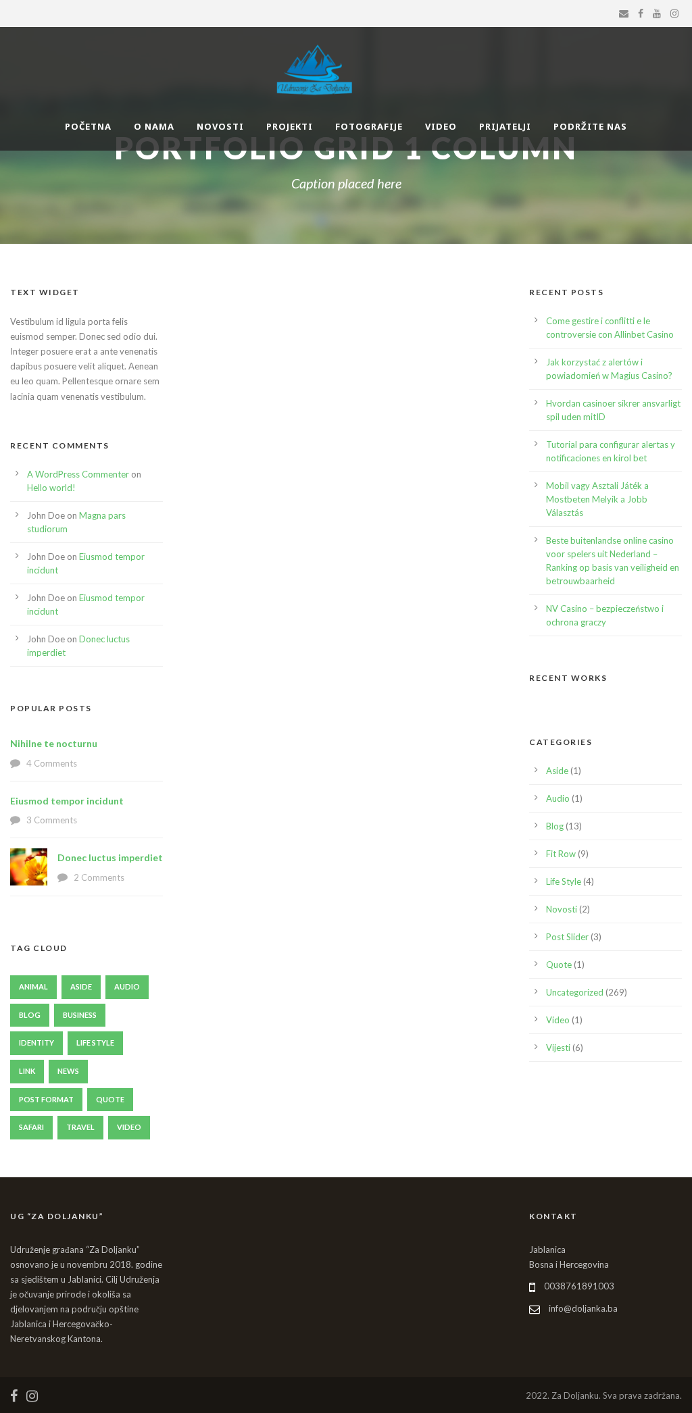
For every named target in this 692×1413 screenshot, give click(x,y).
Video (129, 1127)
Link (27, 1071)
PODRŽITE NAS (590, 126)
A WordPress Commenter (78, 474)
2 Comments (99, 877)
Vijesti (558, 1047)
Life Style (95, 1042)
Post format (46, 1099)
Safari (31, 1127)
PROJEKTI (289, 126)
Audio (127, 986)
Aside (81, 986)
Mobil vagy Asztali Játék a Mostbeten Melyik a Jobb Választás (597, 499)
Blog (30, 1014)
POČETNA (88, 126)
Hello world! (51, 487)
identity (36, 1042)
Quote (110, 1099)
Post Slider (567, 936)
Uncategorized (574, 992)
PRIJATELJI (505, 126)
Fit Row (561, 853)
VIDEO (441, 126)
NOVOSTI (220, 126)
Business (80, 1014)
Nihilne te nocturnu (53, 743)
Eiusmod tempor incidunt (67, 800)
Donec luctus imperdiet (110, 857)
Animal (33, 986)
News (68, 1071)
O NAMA (154, 126)
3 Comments (51, 820)
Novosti (561, 909)
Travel (80, 1127)
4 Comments (51, 763)
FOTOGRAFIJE (369, 126)
